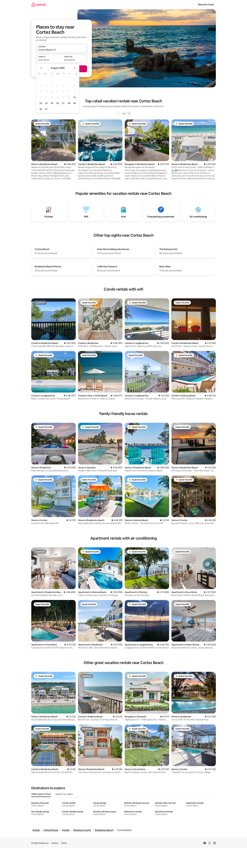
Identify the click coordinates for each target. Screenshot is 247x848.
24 (46, 103)
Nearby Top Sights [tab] (64, 794)
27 (63, 103)
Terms (64, 843)
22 (74, 97)
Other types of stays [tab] (41, 794)
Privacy (55, 843)
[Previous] (118, 113)
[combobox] (61, 49)
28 (69, 103)
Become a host (206, 4)
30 (41, 109)
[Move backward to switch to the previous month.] (41, 68)
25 (52, 103)
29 (74, 103)
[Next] (129, 113)
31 (46, 109)
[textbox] (48, 60)
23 (41, 103)
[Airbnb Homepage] (38, 4)
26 (57, 103)
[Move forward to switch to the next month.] (74, 68)
